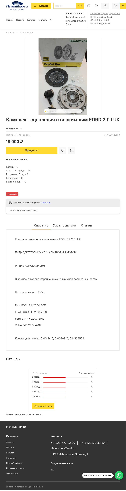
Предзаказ (32, 150)
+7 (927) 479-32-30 (63, 443)
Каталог (43, 5)
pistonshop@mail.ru (63, 448)
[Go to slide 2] (47, 111)
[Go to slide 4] (52, 111)
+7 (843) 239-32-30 (92, 443)
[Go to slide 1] (45, 111)
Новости (20, 19)
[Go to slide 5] (55, 111)
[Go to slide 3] (50, 111)
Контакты (42, 19)
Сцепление (26, 32)
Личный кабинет (14, 463)
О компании (12, 473)
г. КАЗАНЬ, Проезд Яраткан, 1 (105, 13)
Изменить (45, 202)
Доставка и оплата (15, 468)
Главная (10, 19)
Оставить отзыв (43, 406)
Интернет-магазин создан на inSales (24, 486)
